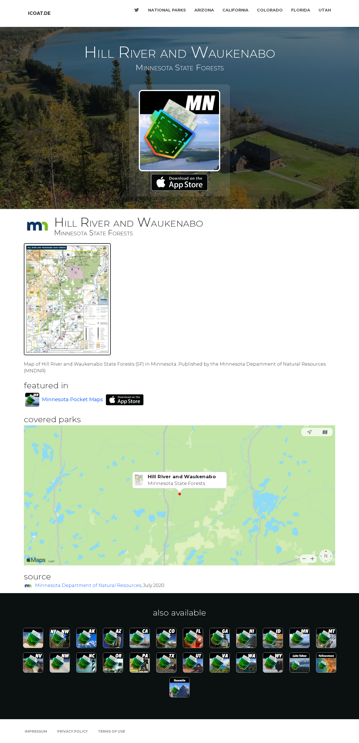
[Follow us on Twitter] (136, 10)
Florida (300, 10)
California (235, 10)
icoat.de (39, 13)
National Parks (167, 10)
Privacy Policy (72, 731)
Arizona (204, 10)
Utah (325, 10)
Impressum (36, 731)
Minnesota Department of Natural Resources (88, 585)
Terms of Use (111, 731)
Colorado (270, 10)
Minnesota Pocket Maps (72, 399)
